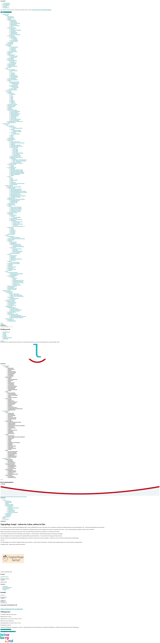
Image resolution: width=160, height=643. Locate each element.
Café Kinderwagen (12, 204)
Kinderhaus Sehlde (14, 201)
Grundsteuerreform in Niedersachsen (15, 121)
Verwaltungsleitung (14, 46)
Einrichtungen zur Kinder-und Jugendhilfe (16, 199)
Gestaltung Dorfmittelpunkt (15, 315)
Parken (11, 181)
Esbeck (11, 96)
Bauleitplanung (11, 297)
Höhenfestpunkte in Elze (15, 113)
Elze (11, 95)
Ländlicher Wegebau (12, 311)
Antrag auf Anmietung (14, 262)
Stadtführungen (13, 243)
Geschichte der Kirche (17, 245)
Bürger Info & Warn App (15, 156)
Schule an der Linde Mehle (15, 207)
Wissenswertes (11, 93)
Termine (12, 134)
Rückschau (12, 231)
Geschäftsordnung (14, 77)
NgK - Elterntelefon (17, 161)
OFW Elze (15, 148)
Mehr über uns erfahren (17, 128)
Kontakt (12, 137)
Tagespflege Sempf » (4, 576)
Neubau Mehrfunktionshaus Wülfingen (18, 316)
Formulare (12, 61)
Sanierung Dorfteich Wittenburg (16, 317)
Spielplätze (10, 265)
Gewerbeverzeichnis (12, 305)
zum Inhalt (5, 6)
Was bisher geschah (14, 308)
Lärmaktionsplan (13, 184)
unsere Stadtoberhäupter (15, 111)
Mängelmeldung (11, 17)
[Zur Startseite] (31, 362)
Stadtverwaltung (9, 44)
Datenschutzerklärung (7, 587)
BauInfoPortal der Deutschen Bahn (17, 183)
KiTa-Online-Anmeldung (15, 196)
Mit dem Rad (13, 247)
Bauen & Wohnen (9, 291)
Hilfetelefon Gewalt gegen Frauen (19, 159)
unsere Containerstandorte (15, 119)
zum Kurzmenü (6, 7)
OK (1, 12)
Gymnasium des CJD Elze (15, 210)
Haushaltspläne (13, 62)
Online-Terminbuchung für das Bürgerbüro (11, 609)
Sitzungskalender (13, 70)
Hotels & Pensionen (12, 266)
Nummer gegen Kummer (18, 224)
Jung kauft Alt (11, 313)
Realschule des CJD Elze (15, 211)
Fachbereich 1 (13, 48)
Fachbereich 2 (13, 49)
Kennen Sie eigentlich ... (13, 110)
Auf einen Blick (11, 59)
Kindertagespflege (11, 198)
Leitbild (9, 67)
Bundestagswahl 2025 (14, 83)
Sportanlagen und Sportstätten (14, 263)
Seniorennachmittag (17, 284)
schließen (2, 324)
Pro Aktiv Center (16, 222)
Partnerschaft (10, 108)
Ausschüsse (12, 72)
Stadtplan (10, 107)
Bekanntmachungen (12, 63)
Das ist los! (12, 216)
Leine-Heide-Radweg (17, 248)
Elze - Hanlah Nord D (14, 293)
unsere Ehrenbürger (14, 112)
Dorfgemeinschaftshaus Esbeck (16, 169)
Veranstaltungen (13, 57)
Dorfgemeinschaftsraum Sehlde (16, 171)
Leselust (12, 228)
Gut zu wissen (8, 90)
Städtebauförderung (12, 307)
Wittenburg (12, 101)
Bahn (11, 178)
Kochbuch (15, 39)
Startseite (2, 496)
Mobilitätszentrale (14, 180)
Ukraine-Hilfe (11, 43)
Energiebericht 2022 (12, 320)
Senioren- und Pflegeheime (15, 30)
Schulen (9, 205)
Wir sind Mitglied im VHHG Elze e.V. (8, 631)
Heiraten (9, 18)
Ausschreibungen (11, 65)
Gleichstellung (11, 58)
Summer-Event (16, 283)
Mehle (11, 97)
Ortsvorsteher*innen (12, 78)
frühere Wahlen (13, 88)
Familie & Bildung (9, 185)
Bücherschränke (11, 234)
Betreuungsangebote (12, 27)
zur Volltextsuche (6, 3)
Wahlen (9, 80)
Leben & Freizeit (6, 123)
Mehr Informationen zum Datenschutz (8, 343)
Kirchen (12, 165)
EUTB (11, 26)
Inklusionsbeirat (13, 75)
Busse (11, 177)
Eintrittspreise (13, 257)
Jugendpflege (10, 213)
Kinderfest (15, 278)
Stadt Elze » (2, 595)
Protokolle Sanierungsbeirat (15, 309)
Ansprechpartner (11, 35)
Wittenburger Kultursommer (18, 246)
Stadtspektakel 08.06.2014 (18, 281)
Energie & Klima (9, 318)
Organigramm (13, 50)
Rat (11, 71)
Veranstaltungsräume (12, 167)
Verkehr (9, 176)
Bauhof (9, 53)
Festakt (14, 279)
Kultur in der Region (12, 289)
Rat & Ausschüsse (11, 69)
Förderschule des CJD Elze (15, 209)
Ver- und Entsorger (14, 40)
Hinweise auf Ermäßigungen (16, 258)
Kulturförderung (11, 287)
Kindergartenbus (11, 203)
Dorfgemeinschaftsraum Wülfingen (17, 172)
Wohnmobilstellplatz (12, 269)
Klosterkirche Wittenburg (15, 244)
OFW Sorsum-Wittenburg (18, 152)
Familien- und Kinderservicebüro (14, 186)
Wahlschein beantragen (12, 89)
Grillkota (12, 175)
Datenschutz (10, 52)
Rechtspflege (10, 42)
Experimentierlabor (17, 217)
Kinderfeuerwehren (17, 155)
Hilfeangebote (13, 220)
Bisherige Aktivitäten (17, 131)
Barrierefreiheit (6, 588)
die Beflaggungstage (14, 115)
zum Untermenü (6, 5)
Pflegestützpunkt (13, 22)
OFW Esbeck (15, 149)
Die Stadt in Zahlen (12, 105)
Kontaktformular (3, 602)
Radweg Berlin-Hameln (17, 251)
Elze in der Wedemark (14, 120)
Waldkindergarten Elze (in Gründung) (17, 195)
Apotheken (12, 143)
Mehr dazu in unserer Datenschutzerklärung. (42, 9)
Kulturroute (15, 249)
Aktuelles (10, 92)
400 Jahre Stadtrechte (12, 275)
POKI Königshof (13, 202)
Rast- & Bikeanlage (17, 252)
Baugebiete (10, 292)
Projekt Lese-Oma (14, 56)
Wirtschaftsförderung (12, 302)
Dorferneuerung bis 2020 (13, 314)
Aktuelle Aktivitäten (17, 130)
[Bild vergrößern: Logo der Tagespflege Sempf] (13, 570)
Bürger (7, 15)
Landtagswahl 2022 (14, 86)
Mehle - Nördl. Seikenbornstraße (16, 296)
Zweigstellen (13, 233)
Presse (11, 136)
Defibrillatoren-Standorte (15, 145)
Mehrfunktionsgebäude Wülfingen (17, 173)
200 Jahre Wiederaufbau (15, 237)
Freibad (9, 254)
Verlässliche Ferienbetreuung (16, 219)
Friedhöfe (12, 166)
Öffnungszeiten (13, 214)
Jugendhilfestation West (15, 200)
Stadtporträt (12, 94)
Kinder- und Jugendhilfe (15, 34)
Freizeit (7, 235)
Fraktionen (12, 74)
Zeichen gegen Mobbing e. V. (19, 226)
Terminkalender (11, 236)
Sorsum (12, 99)
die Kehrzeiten (13, 116)
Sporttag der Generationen (18, 282)
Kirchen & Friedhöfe (12, 164)
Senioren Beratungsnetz (15, 23)
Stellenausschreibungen (12, 66)
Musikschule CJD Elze (12, 212)
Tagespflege (12, 28)
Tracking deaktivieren (7, 12)
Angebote (12, 129)
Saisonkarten (13, 260)
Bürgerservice (11, 16)
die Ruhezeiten (13, 118)
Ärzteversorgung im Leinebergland (17, 142)
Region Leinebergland (14, 253)
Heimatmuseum (13, 242)
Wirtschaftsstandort (12, 301)
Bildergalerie (13, 256)
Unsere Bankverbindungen (5, 629)
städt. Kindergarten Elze (15, 193)
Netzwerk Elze (11, 125)
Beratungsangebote (12, 19)
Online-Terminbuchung (12, 51)
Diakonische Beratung (14, 25)
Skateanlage (10, 264)
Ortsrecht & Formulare (12, 60)
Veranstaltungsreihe (14, 274)
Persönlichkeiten (11, 106)
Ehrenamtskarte (11, 239)
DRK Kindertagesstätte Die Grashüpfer (18, 191)
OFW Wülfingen (16, 154)
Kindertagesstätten (11, 187)
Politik (7, 68)
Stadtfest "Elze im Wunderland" (16, 273)
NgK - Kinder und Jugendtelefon (19, 160)
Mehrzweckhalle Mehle (15, 174)
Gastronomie (10, 267)
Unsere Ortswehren (14, 147)
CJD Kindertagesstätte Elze (15, 190)
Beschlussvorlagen (14, 76)
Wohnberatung (13, 21)
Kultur (7, 271)
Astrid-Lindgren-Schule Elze (16, 208)
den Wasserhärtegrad (14, 114)
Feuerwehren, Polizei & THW (16, 146)
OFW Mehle (15, 150)
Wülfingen (12, 102)
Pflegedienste (13, 31)
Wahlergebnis (15, 84)
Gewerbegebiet (11, 304)
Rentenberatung (13, 24)
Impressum (5, 586)
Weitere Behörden (14, 41)
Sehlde (11, 98)
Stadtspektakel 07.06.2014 (18, 280)
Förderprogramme (9, 306)
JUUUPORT (15, 225)
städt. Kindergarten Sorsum (15, 194)
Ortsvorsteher (13, 36)
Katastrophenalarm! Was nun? (16, 157)
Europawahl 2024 (14, 85)
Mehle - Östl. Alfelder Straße (16, 295)
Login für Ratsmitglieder (13, 79)
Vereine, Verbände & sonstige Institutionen (16, 238)
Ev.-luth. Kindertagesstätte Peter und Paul (18, 192)
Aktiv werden (13, 132)
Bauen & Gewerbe (6, 290)
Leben (7, 124)
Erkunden (10, 240)
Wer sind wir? (13, 127)
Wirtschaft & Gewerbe (10, 300)
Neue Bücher (13, 230)
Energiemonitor (11, 319)
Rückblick (12, 276)
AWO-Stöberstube (11, 139)
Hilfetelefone (13, 158)
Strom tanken (13, 182)
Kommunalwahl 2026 (14, 81)
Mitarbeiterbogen (16, 133)
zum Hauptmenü (6, 4)
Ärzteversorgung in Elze (15, 141)
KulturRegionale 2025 (12, 288)
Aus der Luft (13, 103)
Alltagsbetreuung (13, 32)
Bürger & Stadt (6, 14)
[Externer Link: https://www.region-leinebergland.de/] (6, 641)
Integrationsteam (13, 37)
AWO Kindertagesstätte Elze (16, 189)
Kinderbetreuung (13, 33)
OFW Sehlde (15, 151)
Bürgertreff (12, 168)
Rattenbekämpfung (12, 122)
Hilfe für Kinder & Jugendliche (16, 163)
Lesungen (12, 229)
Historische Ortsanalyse (12, 104)
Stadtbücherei (10, 227)
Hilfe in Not (10, 140)
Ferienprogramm (13, 218)
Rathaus (9, 45)
